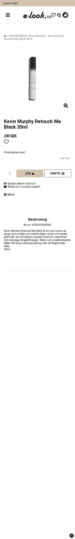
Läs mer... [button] (65, 158)
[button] (53, 15)
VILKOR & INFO (10, 3)
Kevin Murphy (37, 35)
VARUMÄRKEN (18, 35)
